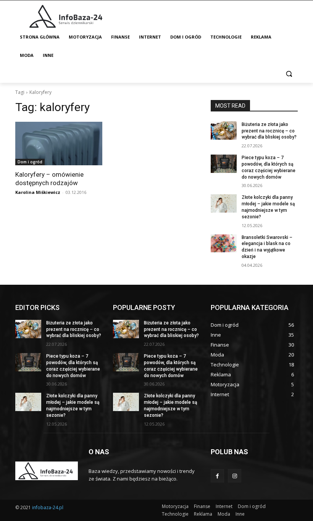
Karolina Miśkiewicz (37, 192)
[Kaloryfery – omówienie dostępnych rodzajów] (58, 143)
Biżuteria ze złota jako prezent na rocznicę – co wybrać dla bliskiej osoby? (269, 131)
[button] (289, 74)
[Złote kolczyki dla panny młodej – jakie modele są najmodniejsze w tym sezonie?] (224, 203)
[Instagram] (234, 475)
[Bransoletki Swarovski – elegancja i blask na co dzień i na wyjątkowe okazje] (224, 243)
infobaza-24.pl (47, 507)
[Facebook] (217, 475)
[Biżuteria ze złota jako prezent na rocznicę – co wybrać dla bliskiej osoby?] (224, 130)
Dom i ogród (30, 162)
